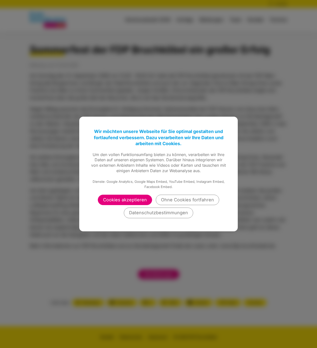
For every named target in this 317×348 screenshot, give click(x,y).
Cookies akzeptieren (125, 199)
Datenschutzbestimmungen (158, 212)
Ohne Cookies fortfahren (187, 199)
